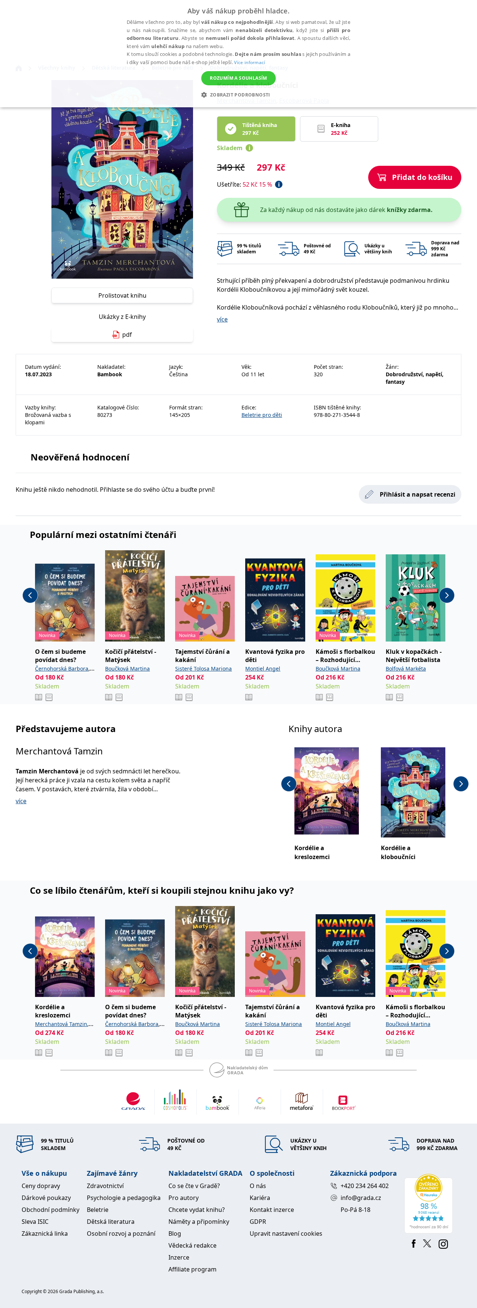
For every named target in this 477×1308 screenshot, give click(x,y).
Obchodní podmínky (50, 1210)
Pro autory (183, 1198)
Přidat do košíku (422, 177)
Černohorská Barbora (61, 668)
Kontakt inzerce (272, 1210)
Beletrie (97, 1210)
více (222, 319)
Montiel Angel (262, 668)
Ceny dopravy (41, 1186)
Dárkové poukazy (46, 1198)
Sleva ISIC (35, 1221)
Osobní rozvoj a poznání (121, 1233)
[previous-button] (30, 595)
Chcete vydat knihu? (196, 1210)
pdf (127, 334)
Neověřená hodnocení (80, 457)
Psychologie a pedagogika (124, 1198)
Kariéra (260, 1198)
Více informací (249, 62)
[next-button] (447, 595)
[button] (238, 94)
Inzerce (178, 1257)
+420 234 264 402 (365, 1186)
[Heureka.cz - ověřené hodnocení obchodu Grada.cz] (429, 1203)
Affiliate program (192, 1269)
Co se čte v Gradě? (194, 1186)
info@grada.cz (361, 1198)
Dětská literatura (111, 1221)
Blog (174, 1233)
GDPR (258, 1221)
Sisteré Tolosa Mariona (203, 668)
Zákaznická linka (45, 1233)
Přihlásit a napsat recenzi (417, 494)
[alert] (238, 53)
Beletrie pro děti (261, 414)
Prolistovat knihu (122, 295)
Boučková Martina (127, 668)
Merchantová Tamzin (59, 751)
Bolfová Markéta (406, 668)
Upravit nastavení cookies (286, 1233)
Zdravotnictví (105, 1186)
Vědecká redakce (192, 1245)
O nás (258, 1186)
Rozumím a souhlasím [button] (238, 78)
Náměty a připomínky (198, 1221)
